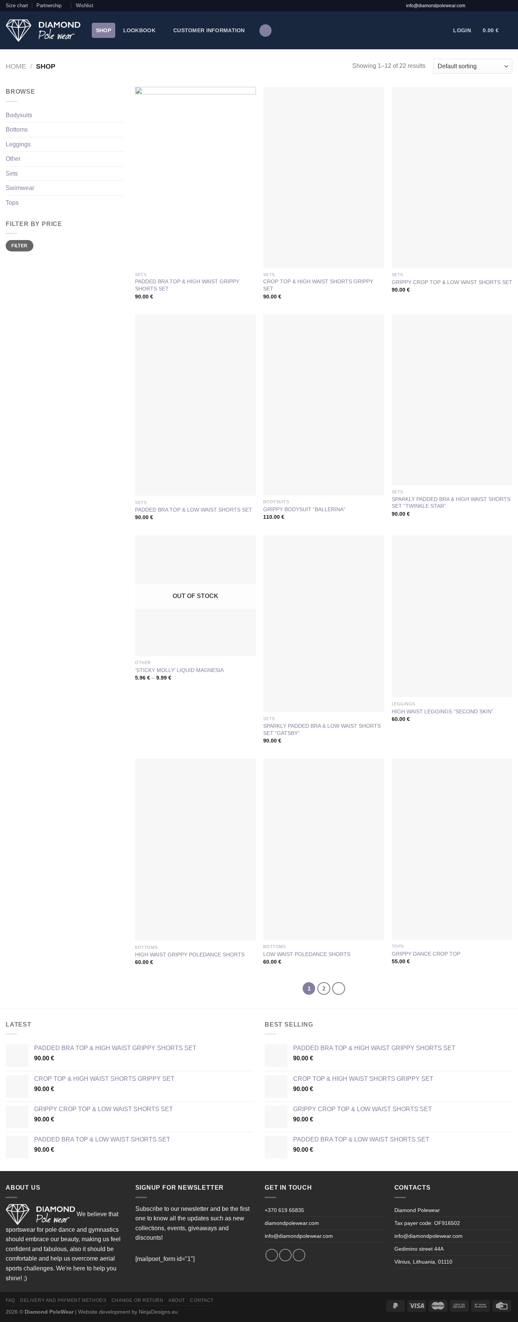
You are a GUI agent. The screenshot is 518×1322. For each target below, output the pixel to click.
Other (13, 158)
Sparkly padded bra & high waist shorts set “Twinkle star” (451, 502)
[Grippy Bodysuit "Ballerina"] (323, 404)
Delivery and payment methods (63, 1300)
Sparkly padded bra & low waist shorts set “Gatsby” (322, 729)
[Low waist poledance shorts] (323, 849)
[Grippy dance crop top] (452, 849)
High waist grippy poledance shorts (190, 954)
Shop (103, 30)
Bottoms (17, 129)
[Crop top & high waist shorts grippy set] (323, 177)
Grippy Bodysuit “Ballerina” (304, 509)
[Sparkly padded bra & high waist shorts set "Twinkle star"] (452, 399)
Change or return (137, 1300)
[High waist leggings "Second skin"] (452, 616)
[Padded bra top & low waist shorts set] (195, 405)
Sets (12, 173)
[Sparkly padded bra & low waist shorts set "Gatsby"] (323, 624)
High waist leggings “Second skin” (442, 711)
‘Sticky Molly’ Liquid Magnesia (179, 670)
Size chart (17, 5)
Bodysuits (19, 115)
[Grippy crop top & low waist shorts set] (452, 177)
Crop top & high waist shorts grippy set (318, 285)
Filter (19, 245)
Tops (12, 202)
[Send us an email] (496, 5)
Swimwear (20, 188)
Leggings (18, 144)
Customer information (209, 30)
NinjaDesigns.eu (158, 1312)
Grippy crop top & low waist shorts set (452, 282)
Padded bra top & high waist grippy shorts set (187, 285)
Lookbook (139, 30)
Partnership (48, 5)
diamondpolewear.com (292, 1223)
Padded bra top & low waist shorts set (193, 510)
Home (16, 66)
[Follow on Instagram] (485, 5)
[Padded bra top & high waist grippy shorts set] (195, 177)
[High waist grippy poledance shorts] (195, 849)
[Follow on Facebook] (474, 5)
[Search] (265, 30)
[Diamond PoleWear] (43, 30)
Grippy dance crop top (426, 954)
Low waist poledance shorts (306, 954)
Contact (201, 1300)
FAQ (10, 1300)
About (176, 1300)
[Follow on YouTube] (507, 5)
